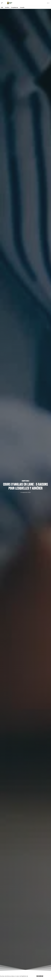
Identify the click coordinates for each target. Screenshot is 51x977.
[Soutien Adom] (10, 3)
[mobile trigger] (2, 3)
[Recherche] (45, 3)
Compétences (25, 481)
